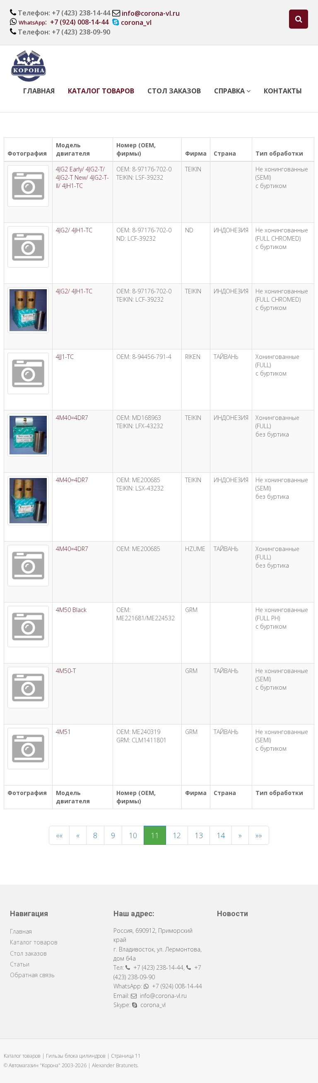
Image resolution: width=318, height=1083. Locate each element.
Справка (230, 90)
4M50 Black (71, 610)
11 (155, 835)
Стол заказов (174, 90)
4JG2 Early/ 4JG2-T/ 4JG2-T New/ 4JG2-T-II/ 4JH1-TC (82, 177)
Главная (39, 90)
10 (133, 835)
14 (221, 835)
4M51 (63, 732)
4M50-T (66, 671)
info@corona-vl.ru (151, 13)
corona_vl (136, 22)
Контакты (283, 90)
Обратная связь (32, 975)
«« (59, 835)
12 (177, 835)
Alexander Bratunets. (115, 1065)
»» (258, 835)
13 (199, 835)
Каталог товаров (101, 90)
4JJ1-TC (65, 357)
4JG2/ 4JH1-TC (74, 230)
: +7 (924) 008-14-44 (63, 22)
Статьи (19, 964)
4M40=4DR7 (72, 418)
